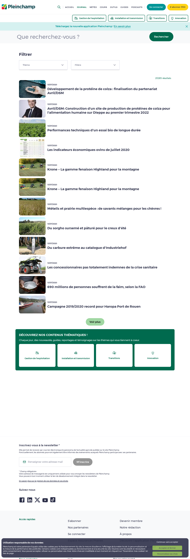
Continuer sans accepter (167, 542)
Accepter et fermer (167, 548)
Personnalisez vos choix (167, 554)
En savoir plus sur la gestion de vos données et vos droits (43, 481)
